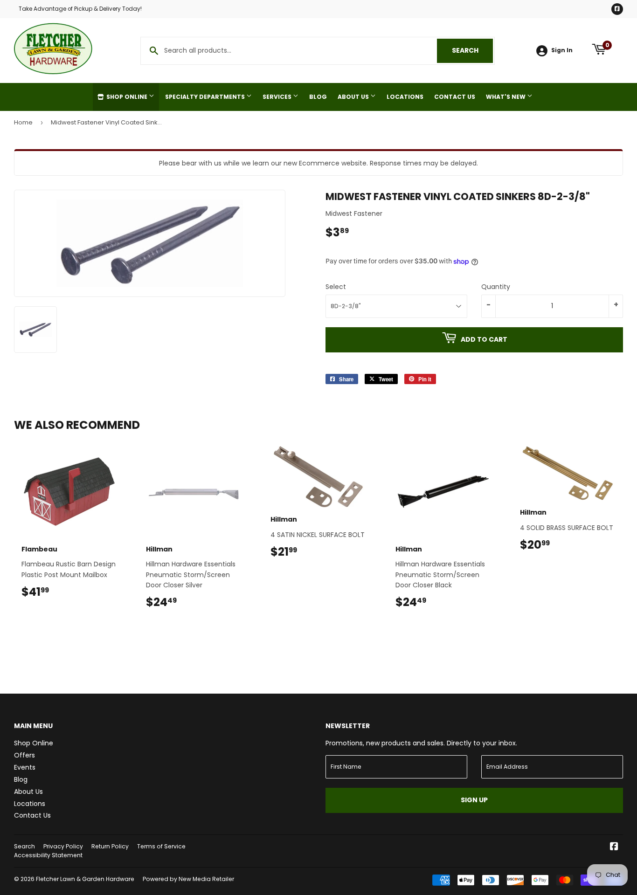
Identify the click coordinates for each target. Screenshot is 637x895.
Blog (318, 97)
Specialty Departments (205, 97)
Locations (405, 97)
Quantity (495, 286)
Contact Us (454, 97)
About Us (354, 97)
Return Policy (110, 846)
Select (335, 286)
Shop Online (127, 97)
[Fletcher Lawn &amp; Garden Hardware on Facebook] (614, 847)
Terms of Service (161, 846)
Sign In (562, 50)
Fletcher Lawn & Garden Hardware (85, 879)
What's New (506, 97)
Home (23, 122)
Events (24, 767)
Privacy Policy (63, 846)
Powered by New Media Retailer (188, 879)
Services (278, 97)
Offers (24, 755)
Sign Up (474, 800)
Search (472, 50)
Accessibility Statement (48, 855)
